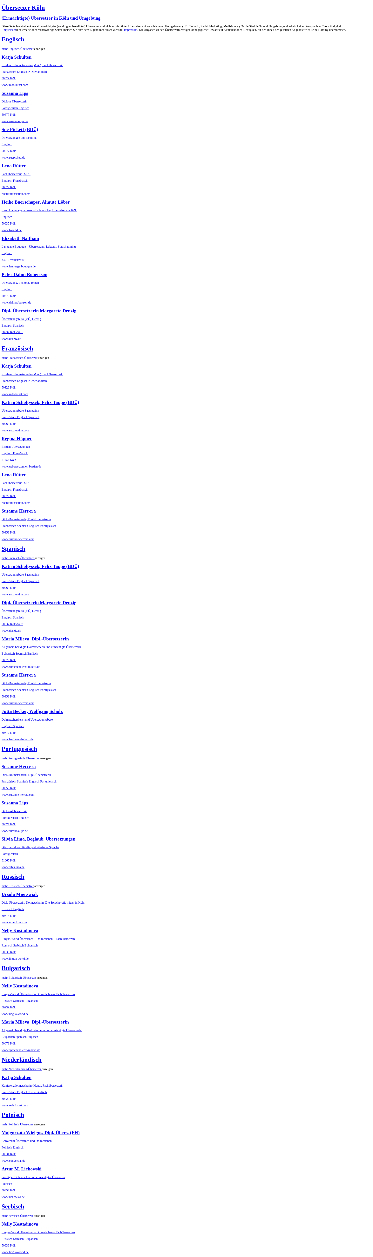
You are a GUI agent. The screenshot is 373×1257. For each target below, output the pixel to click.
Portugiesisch (19, 748)
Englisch (13, 39)
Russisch (13, 876)
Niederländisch (22, 1059)
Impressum (9, 29)
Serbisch (13, 1206)
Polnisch (13, 1114)
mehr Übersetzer (18, 48)
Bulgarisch (16, 968)
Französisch (17, 348)
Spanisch (13, 548)
